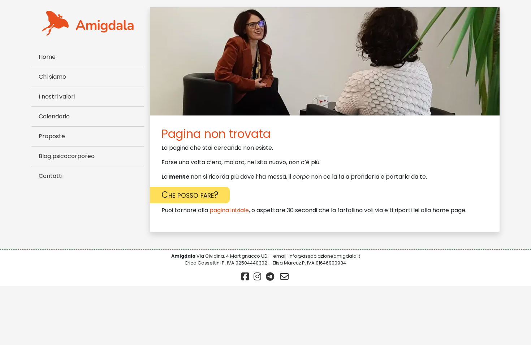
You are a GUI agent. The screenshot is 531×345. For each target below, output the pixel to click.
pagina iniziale (229, 210)
